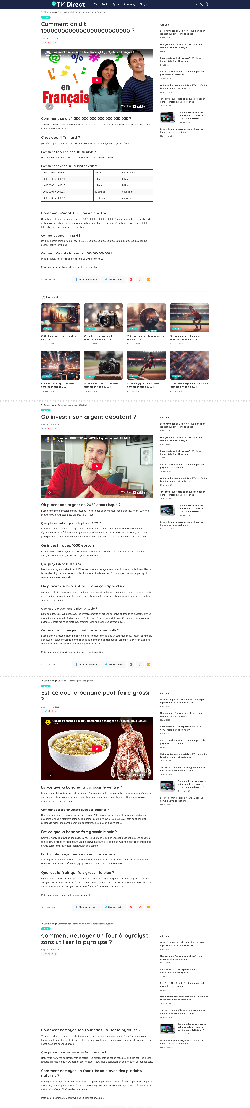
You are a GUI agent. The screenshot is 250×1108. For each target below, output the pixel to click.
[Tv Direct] (70, 4)
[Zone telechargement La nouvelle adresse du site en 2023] (189, 365)
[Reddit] (52, 42)
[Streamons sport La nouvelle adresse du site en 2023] (189, 317)
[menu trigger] (45, 4)
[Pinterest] (49, 42)
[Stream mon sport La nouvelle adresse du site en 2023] (103, 365)
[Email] (55, 42)
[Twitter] (45, 42)
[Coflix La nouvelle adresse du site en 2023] (60, 317)
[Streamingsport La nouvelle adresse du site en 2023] (146, 365)
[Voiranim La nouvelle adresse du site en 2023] (146, 317)
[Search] (206, 4)
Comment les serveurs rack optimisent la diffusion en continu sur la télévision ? (192, 115)
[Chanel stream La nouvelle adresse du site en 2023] (103, 317)
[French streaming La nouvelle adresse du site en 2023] (60, 365)
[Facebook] (42, 42)
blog (46, 17)
